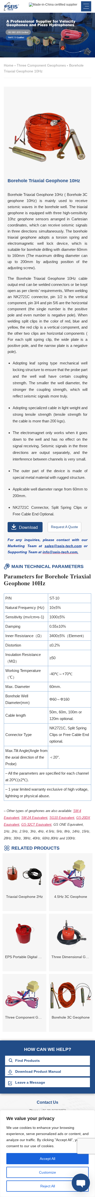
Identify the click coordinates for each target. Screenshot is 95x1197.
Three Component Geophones (41, 65)
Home (8, 65)
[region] (47, 1153)
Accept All (47, 1159)
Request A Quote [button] (64, 527)
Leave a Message (30, 1082)
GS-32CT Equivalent (36, 824)
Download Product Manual (38, 1071)
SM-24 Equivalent (34, 818)
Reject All (47, 1186)
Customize (47, 1172)
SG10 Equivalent (61, 818)
